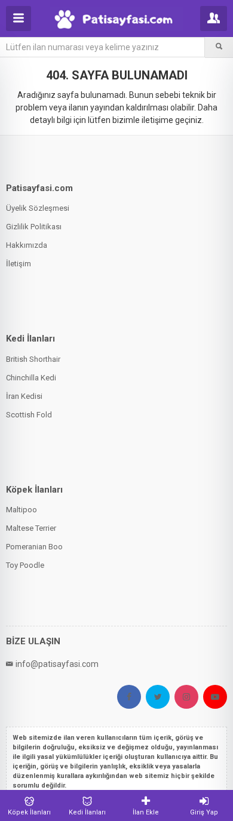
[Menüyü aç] (18, 18)
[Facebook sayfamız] (129, 697)
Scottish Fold (29, 414)
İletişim (18, 263)
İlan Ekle (146, 812)
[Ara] (219, 47)
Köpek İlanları (29, 812)
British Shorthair (33, 359)
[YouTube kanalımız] (215, 697)
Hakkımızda (26, 245)
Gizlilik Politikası (34, 226)
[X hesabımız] (158, 697)
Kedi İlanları (87, 812)
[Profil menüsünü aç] (213, 18)
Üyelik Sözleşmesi (37, 208)
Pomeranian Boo (34, 546)
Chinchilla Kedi (31, 377)
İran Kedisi (24, 396)
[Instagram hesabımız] (186, 697)
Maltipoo (21, 509)
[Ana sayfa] (116, 19)
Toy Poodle (25, 565)
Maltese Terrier (31, 528)
